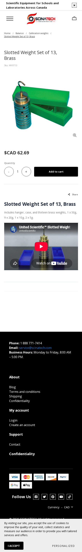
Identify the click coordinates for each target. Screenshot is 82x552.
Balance (20, 33)
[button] (63, 545)
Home (7, 33)
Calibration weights (38, 33)
